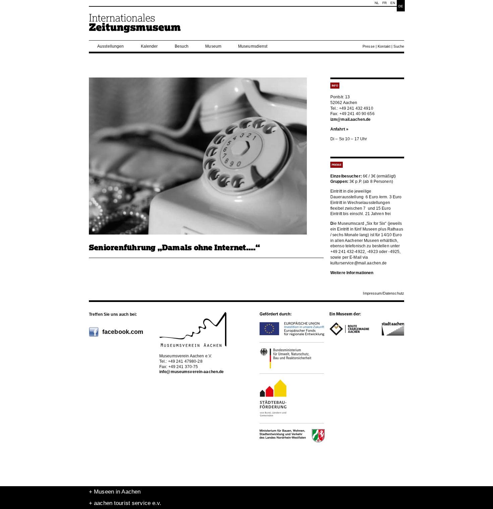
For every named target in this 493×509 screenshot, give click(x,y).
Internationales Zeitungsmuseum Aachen (135, 26)
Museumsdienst (253, 46)
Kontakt (384, 46)
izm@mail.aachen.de (350, 119)
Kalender (149, 46)
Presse (369, 46)
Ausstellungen (110, 46)
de (400, 6)
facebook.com (122, 331)
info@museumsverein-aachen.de (191, 371)
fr (384, 3)
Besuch (182, 46)
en (392, 3)
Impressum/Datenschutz (383, 293)
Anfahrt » (339, 129)
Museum (213, 46)
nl (377, 3)
